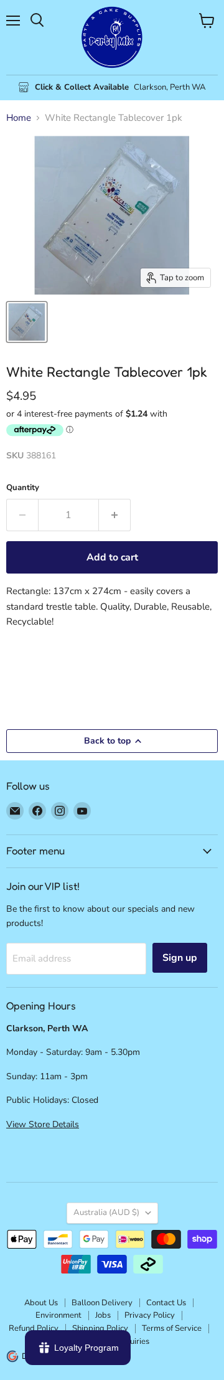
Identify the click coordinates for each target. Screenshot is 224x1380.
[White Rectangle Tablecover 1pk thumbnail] (27, 322)
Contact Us (166, 1302)
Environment (58, 1315)
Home (18, 118)
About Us (41, 1302)
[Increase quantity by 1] (115, 515)
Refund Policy (33, 1328)
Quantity (22, 488)
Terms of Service (172, 1328)
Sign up (179, 958)
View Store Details (42, 1124)
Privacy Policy (149, 1315)
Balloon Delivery (102, 1302)
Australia (106, 1212)
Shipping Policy (100, 1328)
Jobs (103, 1315)
